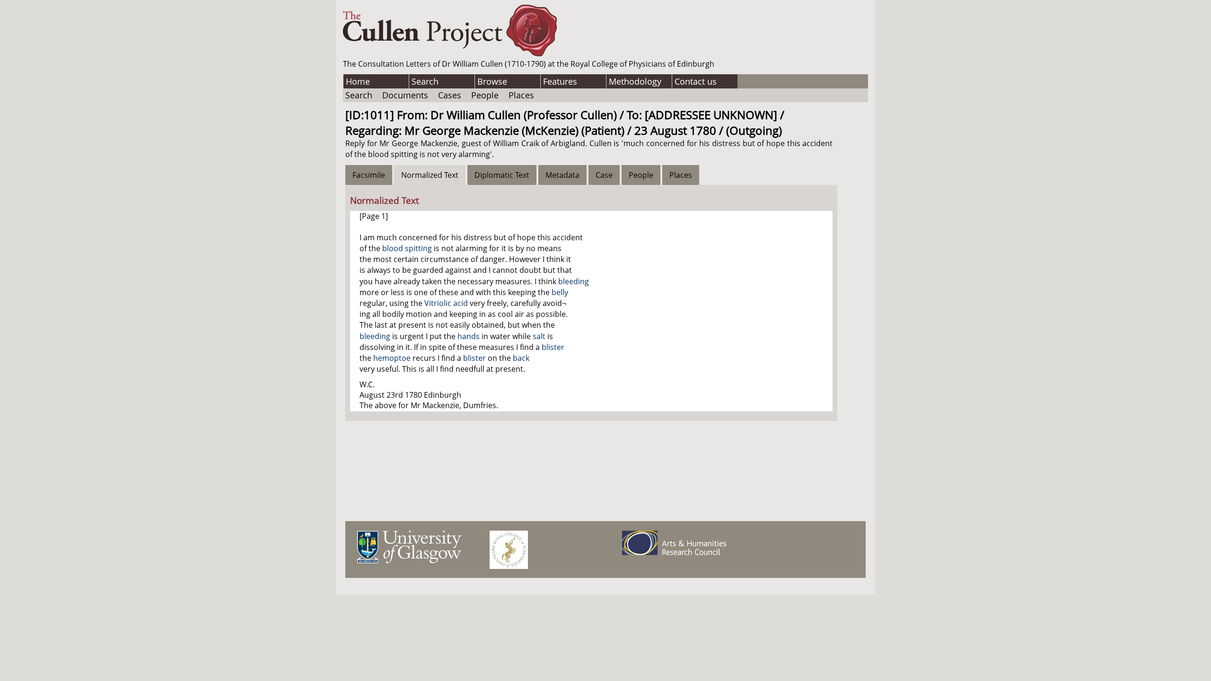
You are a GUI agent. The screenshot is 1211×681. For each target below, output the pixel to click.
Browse (492, 81)
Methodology (635, 81)
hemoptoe (392, 358)
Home (358, 81)
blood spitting (407, 248)
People (485, 95)
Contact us (696, 81)
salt (539, 336)
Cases (449, 95)
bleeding (573, 281)
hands (468, 336)
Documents (405, 95)
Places (521, 95)
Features (560, 81)
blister (553, 347)
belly (560, 292)
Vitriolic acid (446, 303)
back (521, 358)
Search (425, 81)
